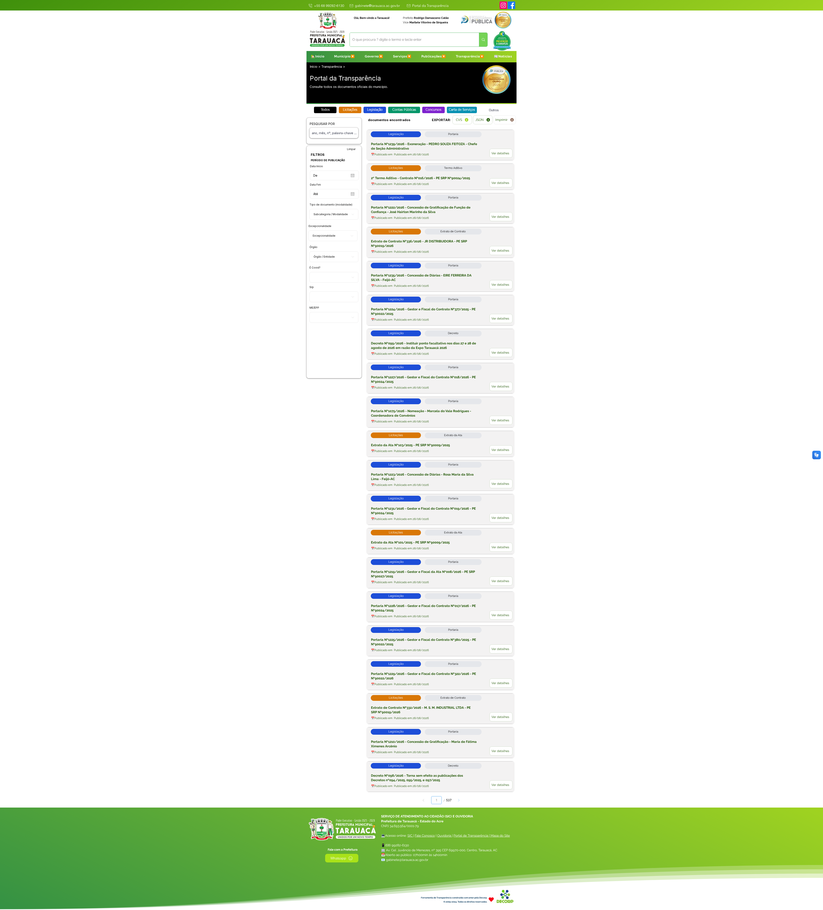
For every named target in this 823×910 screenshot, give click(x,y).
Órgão (313, 247)
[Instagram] (503, 5)
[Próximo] (459, 800)
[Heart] (491, 899)
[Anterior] (424, 800)
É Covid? (314, 267)
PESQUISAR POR (322, 123)
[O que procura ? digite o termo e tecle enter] (483, 40)
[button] (344, 56)
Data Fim (315, 184)
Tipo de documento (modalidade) (330, 204)
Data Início (316, 166)
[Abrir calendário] (352, 175)
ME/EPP (314, 307)
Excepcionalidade (320, 226)
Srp (311, 287)
